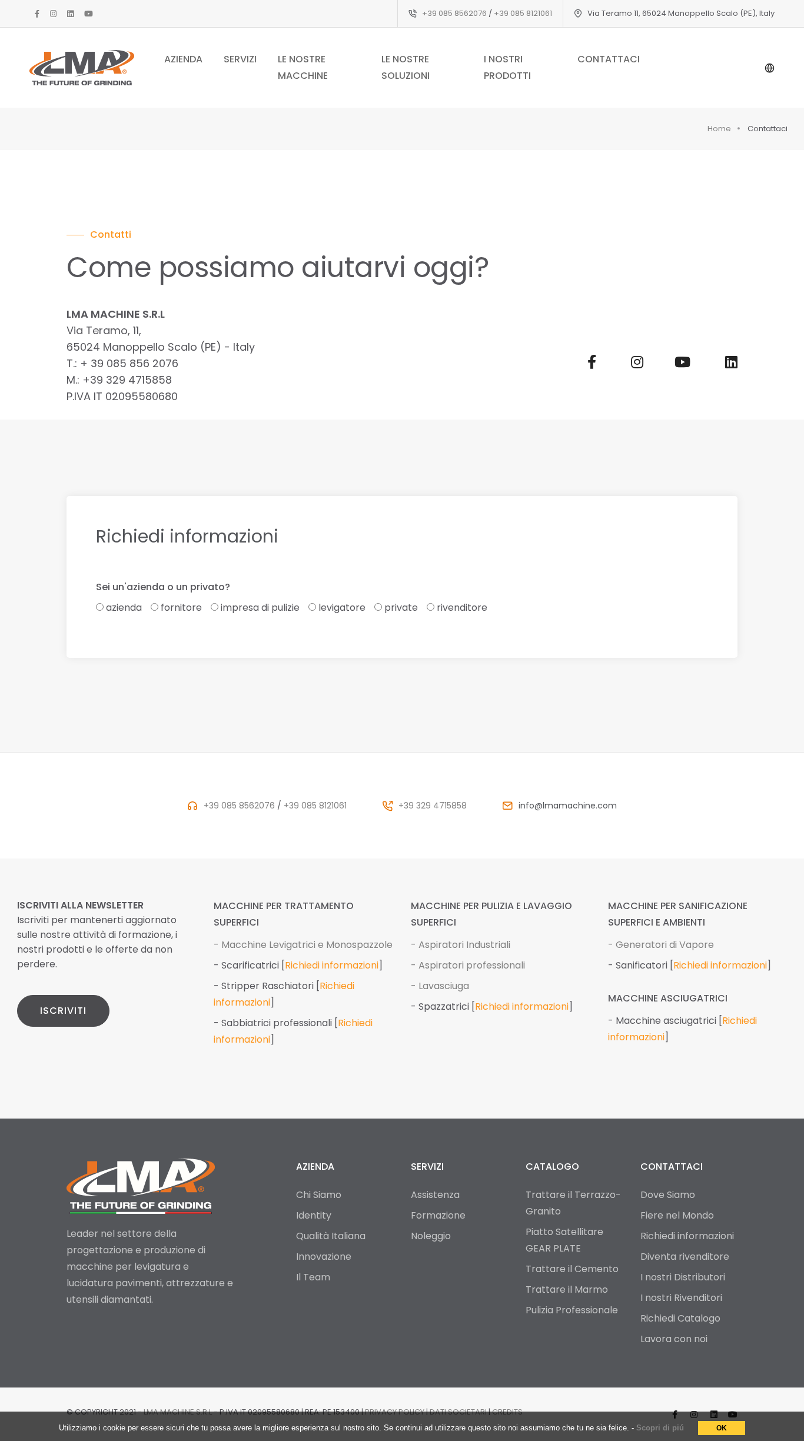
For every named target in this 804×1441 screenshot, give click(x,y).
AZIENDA (183, 59)
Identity (313, 1215)
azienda (124, 607)
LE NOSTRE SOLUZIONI (405, 67)
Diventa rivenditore (684, 1256)
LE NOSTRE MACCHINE (303, 67)
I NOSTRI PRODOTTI (507, 67)
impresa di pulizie (260, 607)
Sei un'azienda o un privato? (163, 587)
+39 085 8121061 (523, 13)
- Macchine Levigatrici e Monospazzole (303, 944)
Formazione (438, 1215)
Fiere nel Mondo (677, 1215)
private (401, 607)
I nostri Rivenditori (681, 1297)
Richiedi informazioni (331, 965)
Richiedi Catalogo (680, 1318)
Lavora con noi (673, 1339)
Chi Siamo (318, 1195)
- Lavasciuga (440, 986)
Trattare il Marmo (567, 1289)
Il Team (313, 1277)
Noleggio (431, 1236)
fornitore (181, 607)
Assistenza (435, 1195)
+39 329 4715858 (432, 805)
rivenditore (462, 607)
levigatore (342, 607)
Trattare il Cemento (572, 1269)
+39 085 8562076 (454, 13)
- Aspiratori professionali (468, 965)
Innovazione (323, 1256)
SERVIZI (240, 59)
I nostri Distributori (682, 1277)
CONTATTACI (608, 59)
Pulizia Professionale (572, 1310)
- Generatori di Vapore (661, 944)
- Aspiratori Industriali (460, 944)
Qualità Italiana (331, 1236)
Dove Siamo (667, 1195)
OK (721, 1428)
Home (719, 128)
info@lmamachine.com (568, 805)
